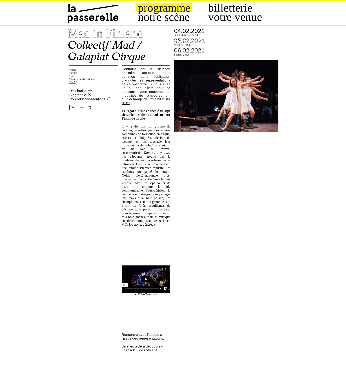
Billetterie (230, 8)
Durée (72, 82)
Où (71, 76)
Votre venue (235, 17)
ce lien (126, 103)
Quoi (72, 69)
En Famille (129, 350)
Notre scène (164, 17)
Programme (164, 8)
